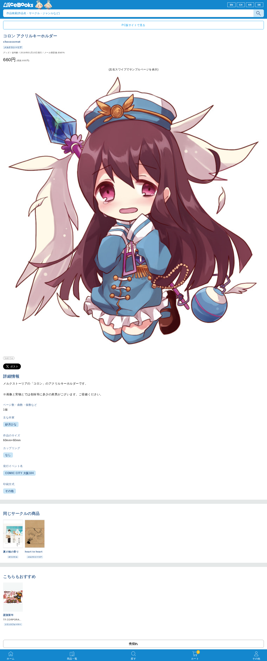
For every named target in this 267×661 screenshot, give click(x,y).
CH (241, 5)
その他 (9, 491)
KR (250, 5)
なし (8, 455)
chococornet (11, 41)
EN (231, 5)
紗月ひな (10, 424)
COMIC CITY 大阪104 (19, 473)
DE (259, 5)
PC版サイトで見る (133, 25)
